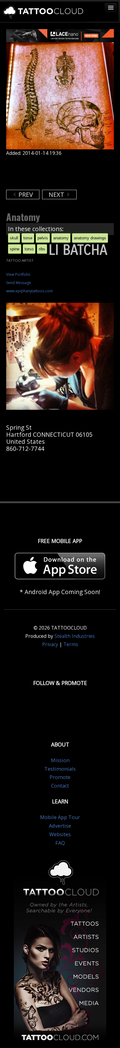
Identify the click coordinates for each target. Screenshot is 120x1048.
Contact (60, 785)
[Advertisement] (55, 173)
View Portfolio (18, 274)
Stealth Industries (74, 636)
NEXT (57, 194)
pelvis (43, 238)
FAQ (60, 843)
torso (29, 249)
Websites (60, 834)
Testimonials (60, 768)
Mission (60, 760)
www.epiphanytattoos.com (29, 291)
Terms (70, 644)
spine (14, 249)
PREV (25, 194)
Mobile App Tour (60, 817)
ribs (42, 249)
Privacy (50, 644)
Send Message (18, 282)
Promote (60, 777)
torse (27, 238)
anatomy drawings (90, 238)
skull (14, 238)
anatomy (61, 238)
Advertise (60, 825)
